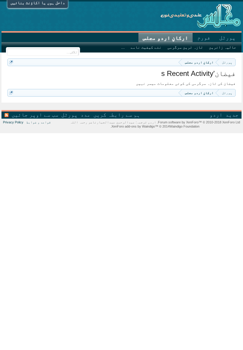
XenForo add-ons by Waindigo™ (134, 126)
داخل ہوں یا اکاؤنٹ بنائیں (37, 2)
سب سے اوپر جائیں (35, 115)
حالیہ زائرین (222, 47)
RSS (6, 115)
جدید (232, 115)
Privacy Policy (13, 122)
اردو (216, 115)
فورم (203, 38)
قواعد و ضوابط (38, 122)
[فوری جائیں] (11, 62)
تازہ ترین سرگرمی (185, 47)
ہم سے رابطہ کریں (116, 115)
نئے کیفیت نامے (146, 47)
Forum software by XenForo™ (198, 122)
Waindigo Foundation (184, 126)
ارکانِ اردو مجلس (165, 38)
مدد (85, 115)
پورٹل (227, 38)
